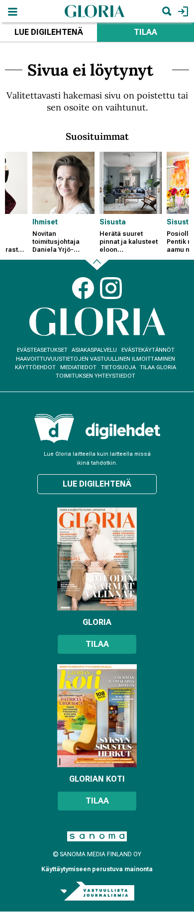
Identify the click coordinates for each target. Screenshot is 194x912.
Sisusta (112, 222)
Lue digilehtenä (48, 32)
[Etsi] (166, 11)
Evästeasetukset (42, 350)
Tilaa (145, 32)
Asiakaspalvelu (94, 350)
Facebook (83, 288)
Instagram (111, 288)
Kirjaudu (182, 11)
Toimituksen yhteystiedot (95, 376)
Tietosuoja (118, 367)
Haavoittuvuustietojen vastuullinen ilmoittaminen (95, 359)
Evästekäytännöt (148, 350)
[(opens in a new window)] (123, 430)
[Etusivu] (94, 10)
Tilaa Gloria (158, 367)
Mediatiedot (78, 367)
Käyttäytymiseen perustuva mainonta (97, 869)
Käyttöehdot (35, 367)
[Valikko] (12, 11)
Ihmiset (45, 222)
